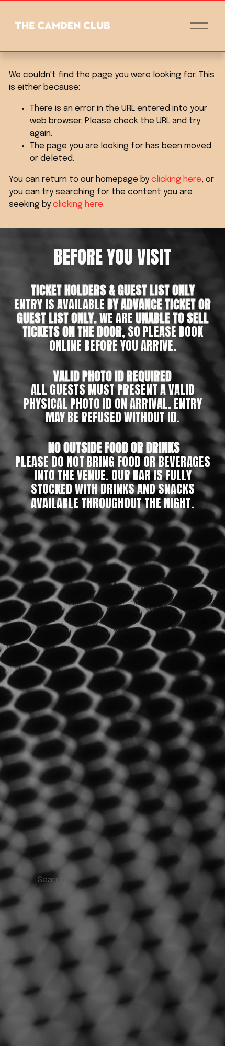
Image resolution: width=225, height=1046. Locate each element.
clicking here (176, 179)
